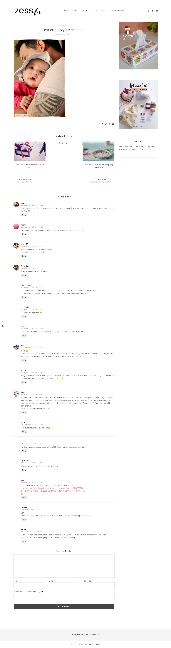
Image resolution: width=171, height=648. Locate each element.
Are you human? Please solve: (25, 592)
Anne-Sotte (25, 266)
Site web (87, 581)
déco (66, 11)
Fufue (23, 529)
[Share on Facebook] (102, 124)
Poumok (24, 461)
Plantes (86, 11)
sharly (23, 370)
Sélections (101, 11)
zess (23, 346)
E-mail (52, 581)
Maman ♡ (64, 25)
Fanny (23, 225)
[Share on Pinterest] (109, 124)
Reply (24, 215)
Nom (15, 581)
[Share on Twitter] (105, 124)
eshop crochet (117, 11)
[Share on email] (113, 124)
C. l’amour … (64, 143)
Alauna (24, 392)
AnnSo (23, 423)
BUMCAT (24, 326)
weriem (24, 203)
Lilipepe (24, 508)
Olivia (23, 442)
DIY (75, 11)
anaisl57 (24, 244)
